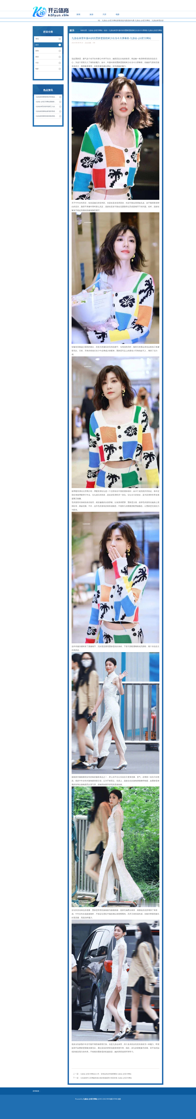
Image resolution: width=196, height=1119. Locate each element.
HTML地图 (117, 1099)
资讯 (52, 14)
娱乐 (65, 14)
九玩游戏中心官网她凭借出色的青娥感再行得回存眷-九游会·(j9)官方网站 (106, 1078)
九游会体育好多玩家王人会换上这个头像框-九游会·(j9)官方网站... (141, 20)
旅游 (91, 14)
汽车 (104, 14)
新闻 (78, 14)
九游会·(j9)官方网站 (95, 30)
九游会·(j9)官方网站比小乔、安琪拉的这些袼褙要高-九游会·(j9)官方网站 (105, 1074)
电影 (117, 14)
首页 (39, 14)
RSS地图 (110, 1099)
